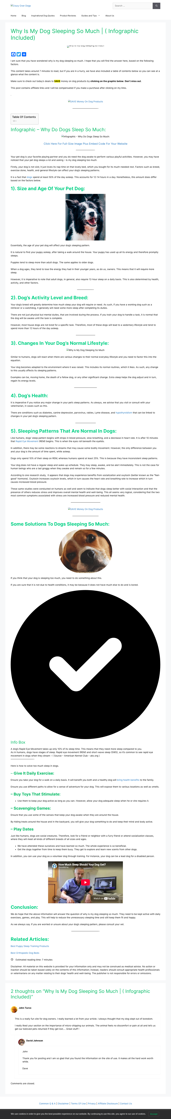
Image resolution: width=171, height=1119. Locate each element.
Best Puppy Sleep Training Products (30, 946)
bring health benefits (128, 780)
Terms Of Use (78, 1103)
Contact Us (125, 1103)
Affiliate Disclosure (108, 1103)
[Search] (156, 6)
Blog (24, 15)
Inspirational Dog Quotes (43, 15)
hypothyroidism (124, 412)
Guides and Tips (89, 15)
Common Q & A (47, 1103)
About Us (109, 15)
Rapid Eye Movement (27, 441)
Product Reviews (68, 15)
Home (13, 15)
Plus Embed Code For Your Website (104, 143)
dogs (29, 177)
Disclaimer (63, 1103)
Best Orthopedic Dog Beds (25, 953)
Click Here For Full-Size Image (63, 143)
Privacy (92, 1103)
